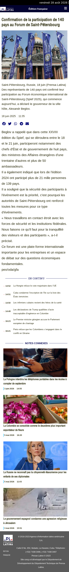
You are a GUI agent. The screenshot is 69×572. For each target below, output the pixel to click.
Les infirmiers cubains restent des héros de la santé (37, 302)
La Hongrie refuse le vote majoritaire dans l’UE (34, 286)
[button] (4, 123)
